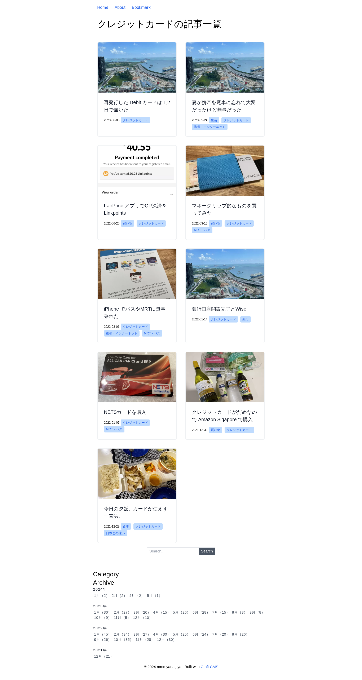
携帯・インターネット (209, 127)
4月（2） (137, 596)
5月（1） (154, 596)
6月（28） (201, 612)
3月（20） (142, 612)
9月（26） (103, 639)
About (120, 7)
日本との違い (115, 533)
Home (102, 7)
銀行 (245, 319)
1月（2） (102, 596)
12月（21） (104, 656)
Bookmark (141, 7)
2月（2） (119, 596)
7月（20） (221, 634)
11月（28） (145, 639)
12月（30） (167, 639)
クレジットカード (135, 120)
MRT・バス (202, 230)
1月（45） (103, 634)
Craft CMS (209, 667)
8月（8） (239, 612)
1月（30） (103, 612)
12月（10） (143, 617)
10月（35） (123, 639)
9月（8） (257, 612)
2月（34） (122, 634)
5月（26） (181, 612)
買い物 (127, 223)
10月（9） (103, 617)
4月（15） (162, 612)
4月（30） (162, 634)
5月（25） (181, 634)
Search (207, 551)
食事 (126, 526)
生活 (214, 120)
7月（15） (221, 612)
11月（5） (122, 617)
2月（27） (122, 612)
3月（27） (142, 634)
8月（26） (241, 634)
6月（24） (201, 634)
